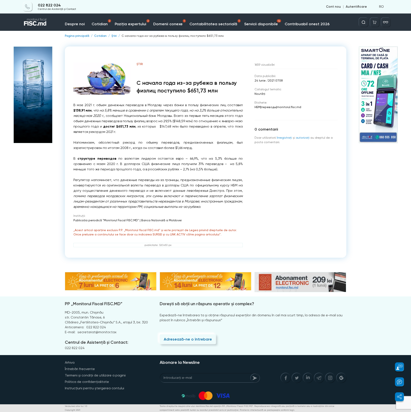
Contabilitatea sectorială (214, 23)
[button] (397, 366)
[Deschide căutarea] (363, 22)
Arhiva (69, 362)
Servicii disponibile (262, 23)
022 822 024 (49, 5)
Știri (114, 35)
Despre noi (75, 24)
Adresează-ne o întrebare (188, 339)
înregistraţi (284, 137)
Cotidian (101, 23)
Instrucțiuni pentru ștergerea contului (94, 388)
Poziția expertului (132, 23)
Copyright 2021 (72, 410)
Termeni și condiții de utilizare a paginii (95, 375)
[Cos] (374, 22)
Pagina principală (77, 35)
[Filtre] (385, 22)
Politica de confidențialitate (87, 382)
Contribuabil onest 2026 (307, 24)
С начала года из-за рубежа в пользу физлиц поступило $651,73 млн (173, 35)
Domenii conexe (169, 23)
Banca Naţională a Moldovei (161, 220)
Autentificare (356, 7)
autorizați (303, 137)
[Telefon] (27, 6)
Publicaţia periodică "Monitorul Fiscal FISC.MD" (106, 220)
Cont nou (333, 7)
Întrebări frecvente (80, 369)
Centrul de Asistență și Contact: (96, 342)
